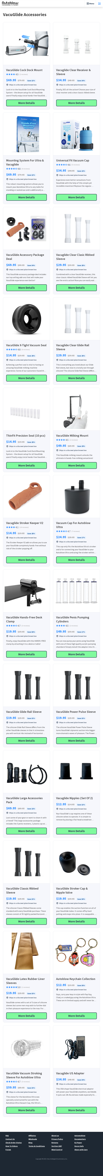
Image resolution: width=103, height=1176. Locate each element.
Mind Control (57, 1150)
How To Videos (12, 1146)
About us (55, 1135)
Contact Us (10, 1139)
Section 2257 (57, 1146)
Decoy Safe (79, 1146)
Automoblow (79, 1135)
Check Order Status (14, 1142)
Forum (8, 1150)
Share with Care (81, 1150)
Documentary (80, 1139)
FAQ (7, 1135)
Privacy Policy (57, 1139)
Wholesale (33, 1139)
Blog (30, 1142)
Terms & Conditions (37, 1146)
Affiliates (32, 1135)
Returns (55, 1142)
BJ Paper (78, 1142)
